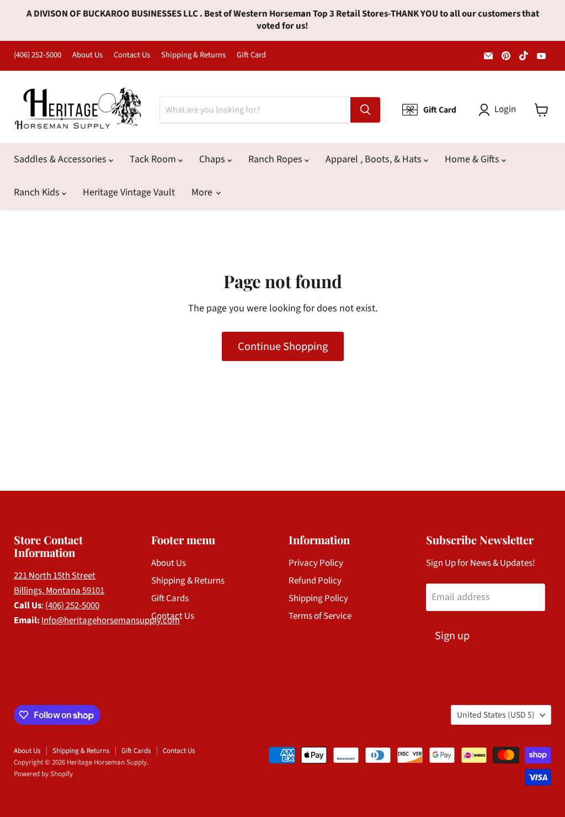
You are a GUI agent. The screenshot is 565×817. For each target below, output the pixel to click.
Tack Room (154, 159)
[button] (499, 109)
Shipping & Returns (193, 55)
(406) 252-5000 (37, 55)
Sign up (452, 636)
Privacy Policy (316, 563)
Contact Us (132, 55)
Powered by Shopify (43, 774)
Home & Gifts (473, 159)
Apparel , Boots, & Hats (375, 159)
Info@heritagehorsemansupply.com (110, 620)
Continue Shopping (283, 346)
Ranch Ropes (276, 159)
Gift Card (251, 55)
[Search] (365, 110)
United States (496, 715)
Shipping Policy (318, 598)
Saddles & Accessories (61, 159)
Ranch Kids (38, 192)
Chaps (213, 159)
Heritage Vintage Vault (129, 192)
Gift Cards (170, 598)
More (203, 192)
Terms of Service (320, 616)
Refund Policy (315, 580)
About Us (87, 55)
